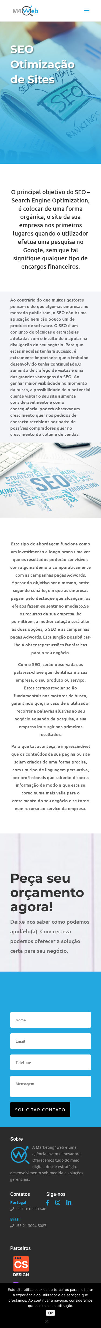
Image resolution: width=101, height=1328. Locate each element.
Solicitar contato (40, 1109)
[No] (46, 1321)
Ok (50, 1313)
